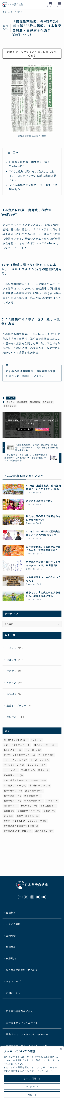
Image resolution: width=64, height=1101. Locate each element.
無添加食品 (32, 796)
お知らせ (15, 659)
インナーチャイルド (15, 760)
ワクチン (11, 402)
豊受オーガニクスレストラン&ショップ (25, 821)
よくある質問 (13, 924)
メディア (11, 398)
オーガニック (40, 760)
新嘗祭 (43, 770)
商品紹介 (14, 694)
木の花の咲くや (40, 785)
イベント (15, 648)
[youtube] (38, 897)
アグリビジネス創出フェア (19, 755)
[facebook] (20, 897)
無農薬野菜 (48, 402)
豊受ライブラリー (19, 705)
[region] (32, 1073)
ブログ (14, 671)
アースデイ (46, 755)
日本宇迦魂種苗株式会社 (19, 1011)
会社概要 (11, 912)
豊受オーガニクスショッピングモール (27, 1034)
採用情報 (11, 947)
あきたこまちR (13, 750)
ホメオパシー (37, 765)
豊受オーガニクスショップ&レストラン (28, 1045)
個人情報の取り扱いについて (22, 970)
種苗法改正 (48, 806)
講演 (8, 816)
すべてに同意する (32, 1078)
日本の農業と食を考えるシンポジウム (25, 780)
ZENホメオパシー (45, 745)
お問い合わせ (13, 993)
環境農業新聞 (10, 406)
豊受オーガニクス (28, 816)
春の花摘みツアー (15, 785)
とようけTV (33, 750)
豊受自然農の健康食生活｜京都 (21, 826)
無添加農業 (22, 402)
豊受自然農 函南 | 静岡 (18, 831)
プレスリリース (14, 765)
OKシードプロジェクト (17, 745)
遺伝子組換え (44, 831)
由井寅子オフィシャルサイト (22, 1023)
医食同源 (28, 770)
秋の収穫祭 (29, 806)
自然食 (49, 811)
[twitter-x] (26, 897)
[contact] (44, 897)
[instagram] (32, 897)
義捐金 (9, 811)
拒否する (32, 1094)
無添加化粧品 (13, 790)
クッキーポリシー (46, 1071)
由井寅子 (11, 806)
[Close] (61, 1049)
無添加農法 (35, 402)
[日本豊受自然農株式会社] (12, 4)
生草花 (52, 800)
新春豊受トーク (13, 775)
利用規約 (11, 958)
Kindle (36, 740)
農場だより (16, 717)
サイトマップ (13, 981)
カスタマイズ (32, 1086)
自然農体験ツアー (29, 811)
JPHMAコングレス (16, 740)
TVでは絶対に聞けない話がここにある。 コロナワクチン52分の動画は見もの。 (32, 175)
